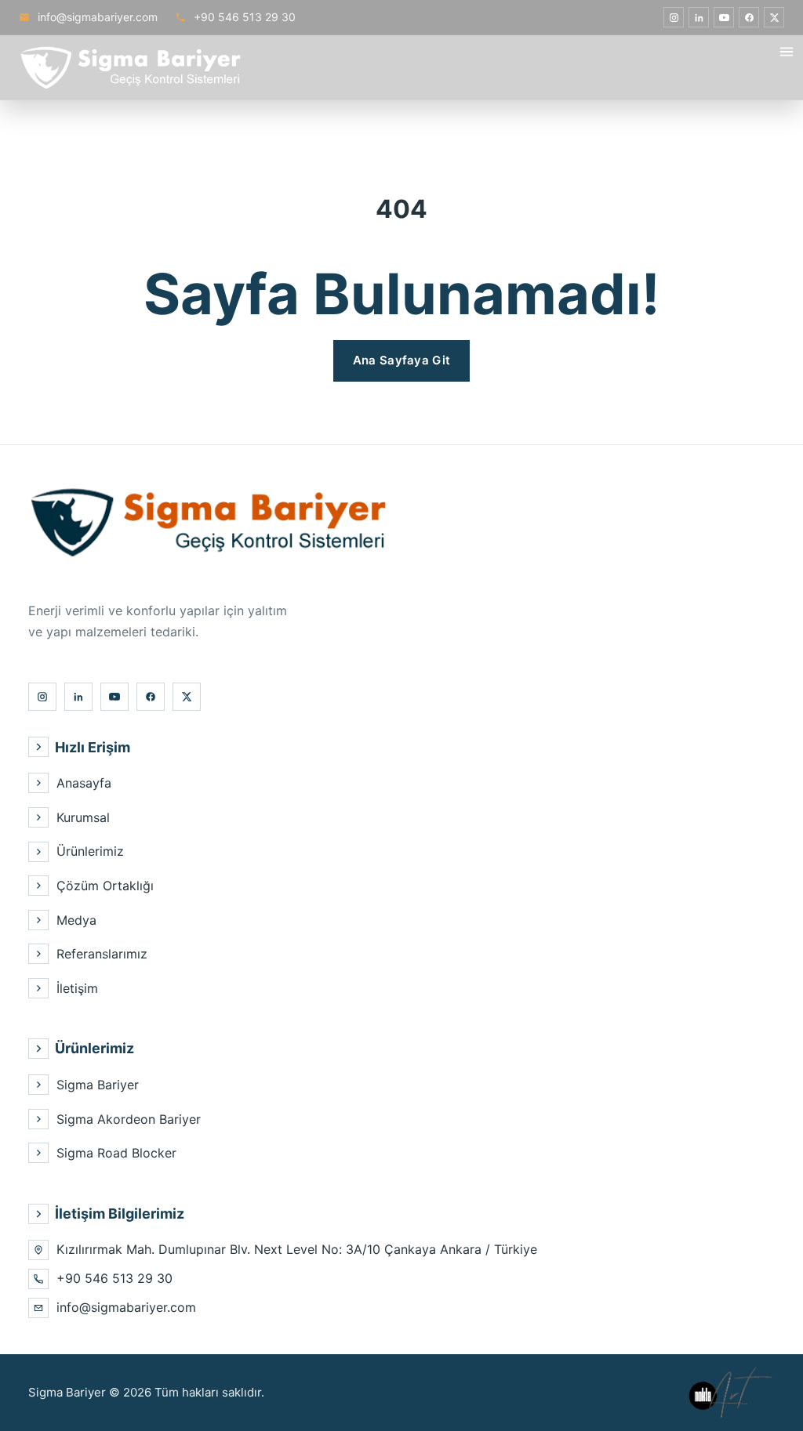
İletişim (77, 988)
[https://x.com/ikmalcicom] (774, 17)
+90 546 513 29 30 (243, 17)
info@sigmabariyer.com (96, 17)
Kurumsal (83, 817)
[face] (749, 17)
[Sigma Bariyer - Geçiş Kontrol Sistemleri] (130, 67)
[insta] (673, 17)
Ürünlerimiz (90, 851)
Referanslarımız (101, 954)
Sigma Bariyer (97, 1084)
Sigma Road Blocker (116, 1153)
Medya (76, 920)
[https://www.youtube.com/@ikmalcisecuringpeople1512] (724, 17)
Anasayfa (83, 783)
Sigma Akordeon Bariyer (128, 1119)
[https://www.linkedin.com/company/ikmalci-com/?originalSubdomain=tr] (699, 17)
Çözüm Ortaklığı (105, 885)
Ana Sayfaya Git (402, 360)
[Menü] (786, 51)
